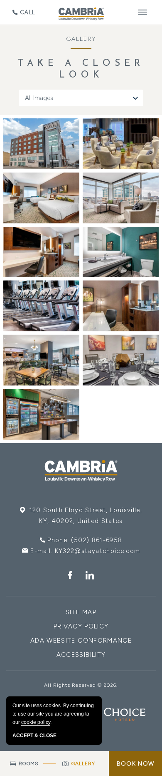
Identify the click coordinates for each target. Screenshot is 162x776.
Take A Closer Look (81, 69)
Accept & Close (34, 735)
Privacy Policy (81, 626)
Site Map (81, 612)
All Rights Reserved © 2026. (81, 685)
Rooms (28, 763)
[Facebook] (70, 576)
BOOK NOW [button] (135, 763)
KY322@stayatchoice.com (97, 551)
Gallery (81, 39)
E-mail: (85, 551)
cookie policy (35, 722)
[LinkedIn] (90, 576)
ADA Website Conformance (81, 640)
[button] (41, 143)
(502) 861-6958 (96, 540)
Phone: (84, 540)
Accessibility (81, 654)
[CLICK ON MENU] (142, 12)
